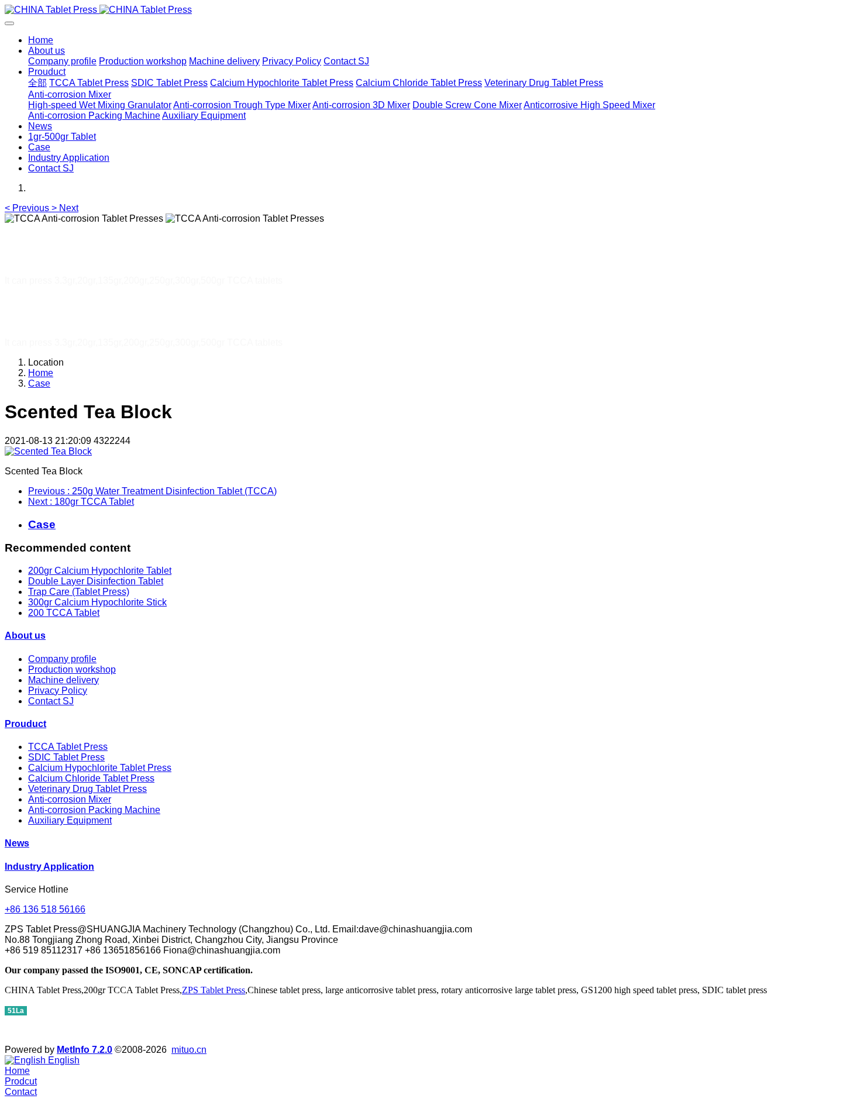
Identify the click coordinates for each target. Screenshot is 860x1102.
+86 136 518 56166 (45, 909)
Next (81, 502)
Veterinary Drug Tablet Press (87, 789)
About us (25, 635)
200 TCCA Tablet (63, 613)
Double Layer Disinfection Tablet (95, 581)
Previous (152, 491)
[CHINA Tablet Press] (430, 10)
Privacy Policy (57, 690)
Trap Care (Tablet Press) (78, 592)
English (63, 1060)
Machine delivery (63, 680)
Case (39, 383)
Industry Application (49, 867)
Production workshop (72, 669)
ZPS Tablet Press (213, 990)
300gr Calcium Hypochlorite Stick (97, 602)
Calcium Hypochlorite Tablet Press (99, 768)
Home (40, 40)
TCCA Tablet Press (68, 747)
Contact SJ (51, 701)
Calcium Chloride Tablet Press (91, 778)
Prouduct (25, 724)
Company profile (62, 659)
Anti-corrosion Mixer (69, 799)
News (17, 843)
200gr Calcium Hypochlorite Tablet (99, 571)
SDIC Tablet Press (66, 757)
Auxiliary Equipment (70, 820)
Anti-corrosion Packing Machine (94, 810)
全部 (37, 83)
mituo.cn (189, 1050)
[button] (28, 208)
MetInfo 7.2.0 (84, 1050)
